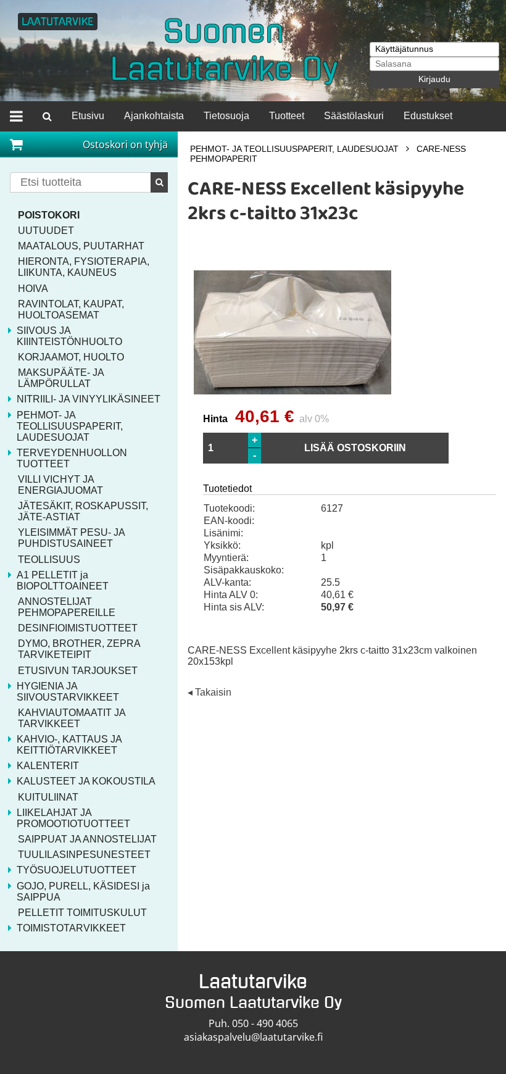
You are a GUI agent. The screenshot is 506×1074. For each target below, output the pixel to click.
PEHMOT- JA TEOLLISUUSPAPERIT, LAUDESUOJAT (294, 149)
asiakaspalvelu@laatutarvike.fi (253, 1037)
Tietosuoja (226, 115)
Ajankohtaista (154, 115)
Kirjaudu (434, 79)
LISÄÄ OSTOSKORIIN (355, 448)
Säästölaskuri (354, 115)
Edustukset (428, 115)
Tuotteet (286, 115)
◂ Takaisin (209, 693)
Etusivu (88, 115)
